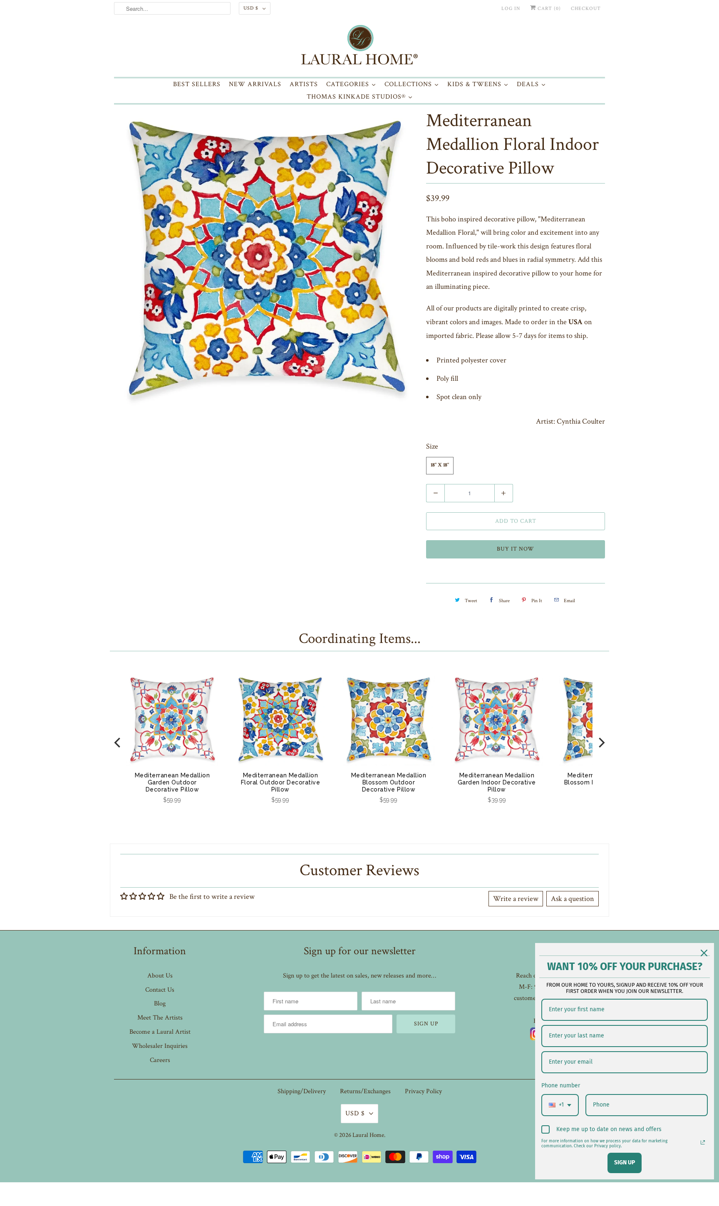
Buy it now (515, 549)
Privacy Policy (423, 1091)
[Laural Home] (359, 47)
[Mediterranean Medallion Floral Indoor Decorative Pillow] (266, 258)
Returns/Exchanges (365, 1091)
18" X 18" (440, 465)
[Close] (704, 953)
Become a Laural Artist (160, 1031)
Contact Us (159, 989)
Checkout (586, 8)
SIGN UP (624, 1162)
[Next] (601, 742)
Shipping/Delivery (302, 1091)
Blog (160, 1003)
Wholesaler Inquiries (160, 1046)
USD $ (250, 8)
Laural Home (368, 1135)
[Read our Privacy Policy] (703, 1142)
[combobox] (560, 1105)
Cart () (548, 8)
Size (432, 446)
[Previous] (118, 742)
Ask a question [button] (572, 898)
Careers (160, 1060)
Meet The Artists (160, 1017)
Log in (510, 8)
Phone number (560, 1085)
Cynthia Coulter (581, 421)
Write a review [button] (515, 898)
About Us (160, 975)
